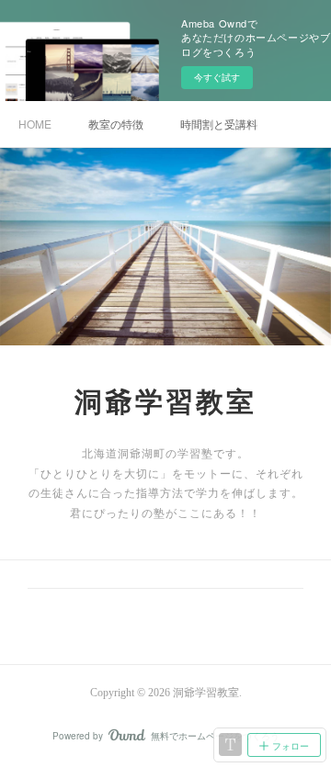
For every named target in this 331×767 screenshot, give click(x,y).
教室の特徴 (115, 123)
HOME (34, 123)
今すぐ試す (217, 77)
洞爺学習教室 (165, 402)
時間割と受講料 (218, 123)
